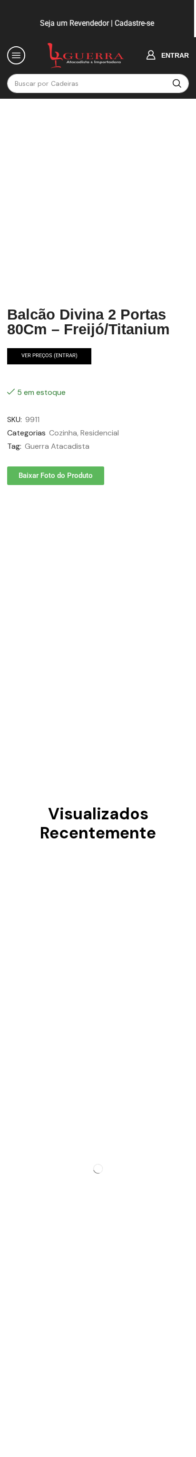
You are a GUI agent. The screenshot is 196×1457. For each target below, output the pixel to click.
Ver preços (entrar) (49, 355)
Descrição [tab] (29, 522)
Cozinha (63, 433)
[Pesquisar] (177, 83)
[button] (16, 55)
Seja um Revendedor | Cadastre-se (96, 23)
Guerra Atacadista (57, 446)
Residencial (99, 433)
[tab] (29, 522)
